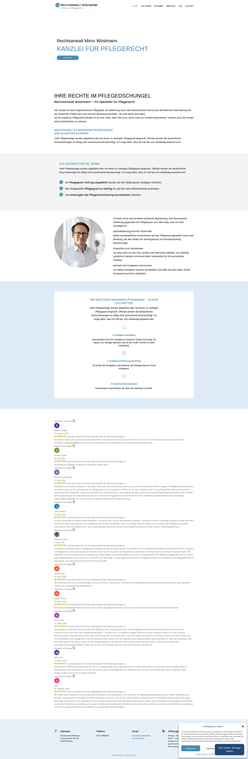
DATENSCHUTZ (214, 754)
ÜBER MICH (170, 6)
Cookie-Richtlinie (201, 754)
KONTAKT (189, 6)
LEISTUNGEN (146, 6)
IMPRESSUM (116, 755)
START (135, 6)
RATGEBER (158, 6)
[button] (243, 726)
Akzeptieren (190, 748)
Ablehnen (211, 748)
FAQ (180, 6)
